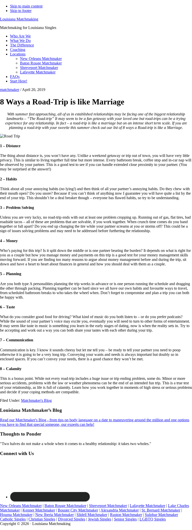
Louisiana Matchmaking (19, 19)
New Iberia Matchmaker (54, 515)
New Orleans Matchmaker (21, 506)
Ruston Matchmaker (126, 515)
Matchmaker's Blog (36, 400)
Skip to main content (26, 6)
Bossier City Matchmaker (78, 510)
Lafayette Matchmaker (147, 506)
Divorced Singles (71, 519)
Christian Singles (41, 519)
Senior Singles (125, 519)
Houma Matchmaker (16, 515)
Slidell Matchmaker (91, 515)
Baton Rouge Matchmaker (65, 506)
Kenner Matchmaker (38, 510)
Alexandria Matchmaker (119, 510)
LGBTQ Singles (153, 519)
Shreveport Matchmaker (108, 506)
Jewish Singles (99, 519)
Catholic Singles (13, 519)
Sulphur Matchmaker (161, 515)
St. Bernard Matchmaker (161, 510)
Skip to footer (21, 10)
